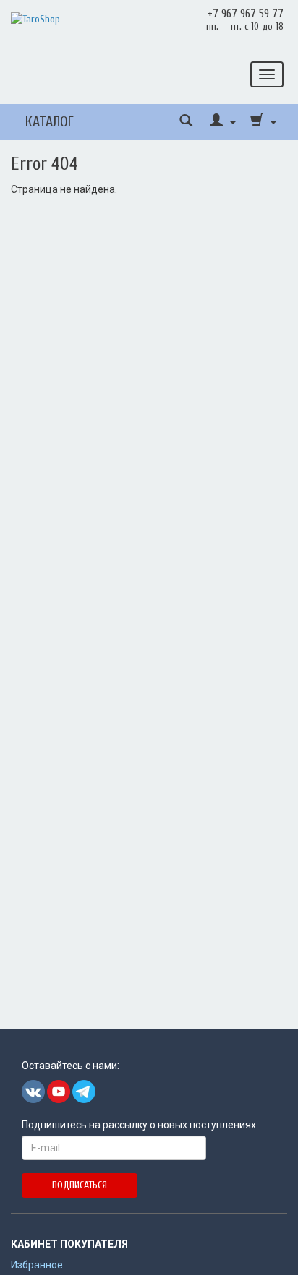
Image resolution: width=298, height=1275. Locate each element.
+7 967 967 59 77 (245, 13)
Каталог (49, 121)
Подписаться (79, 1185)
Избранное (37, 1265)
